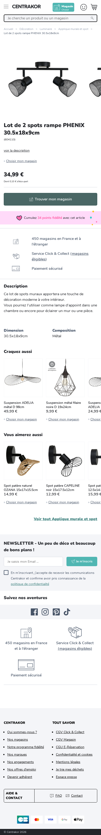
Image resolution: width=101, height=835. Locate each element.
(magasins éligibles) (75, 648)
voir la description (17, 150)
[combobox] (50, 18)
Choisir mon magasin (21, 161)
